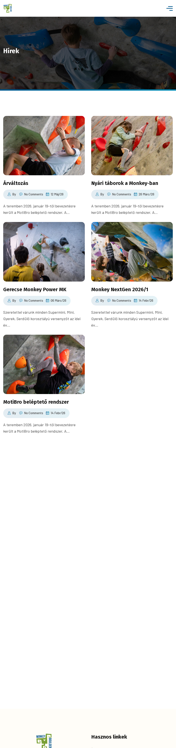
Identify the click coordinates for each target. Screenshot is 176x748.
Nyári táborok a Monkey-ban (124, 183)
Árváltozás (15, 183)
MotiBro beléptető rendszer (36, 402)
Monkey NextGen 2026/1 (119, 289)
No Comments (33, 194)
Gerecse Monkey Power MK (34, 289)
